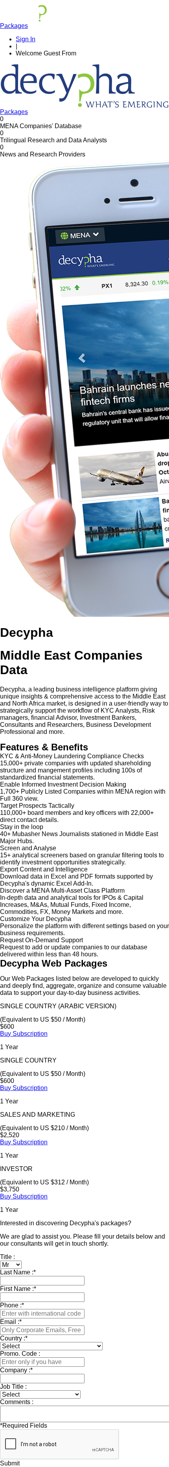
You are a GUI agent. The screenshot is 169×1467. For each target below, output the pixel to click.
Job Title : (13, 1386)
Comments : (16, 1402)
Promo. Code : (20, 1353)
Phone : (12, 1305)
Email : (11, 1321)
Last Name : (18, 1272)
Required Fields (23, 1425)
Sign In (25, 39)
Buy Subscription (24, 1033)
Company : (16, 1370)
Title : (7, 1257)
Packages (14, 25)
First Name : (18, 1288)
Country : (14, 1338)
